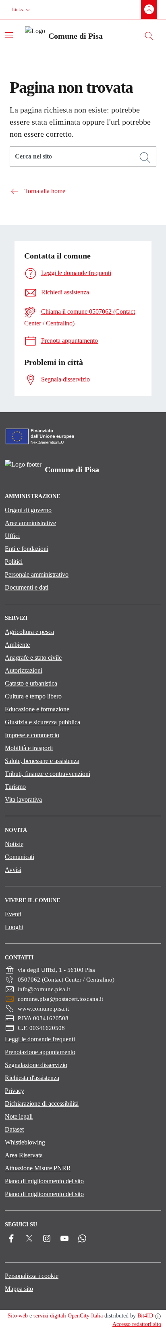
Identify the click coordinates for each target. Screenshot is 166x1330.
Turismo (15, 786)
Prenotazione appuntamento (40, 1052)
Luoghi (14, 926)
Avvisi (13, 869)
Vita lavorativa (23, 799)
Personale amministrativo (36, 574)
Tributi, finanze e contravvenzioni (47, 773)
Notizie (14, 843)
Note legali (19, 1116)
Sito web (18, 1316)
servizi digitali (49, 1316)
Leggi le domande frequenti (40, 1039)
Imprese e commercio (32, 735)
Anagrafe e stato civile (33, 657)
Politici (14, 561)
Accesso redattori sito (136, 1324)
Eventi (13, 914)
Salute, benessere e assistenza (42, 760)
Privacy (14, 1090)
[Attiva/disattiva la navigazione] (9, 35)
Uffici (12, 535)
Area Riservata (24, 1155)
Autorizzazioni (23, 670)
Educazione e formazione (37, 709)
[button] (21, 10)
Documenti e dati (26, 587)
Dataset (14, 1129)
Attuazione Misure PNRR (38, 1168)
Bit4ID (145, 1316)
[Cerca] (145, 157)
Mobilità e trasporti (29, 747)
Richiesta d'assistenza (32, 1077)
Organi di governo (28, 510)
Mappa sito (19, 1288)
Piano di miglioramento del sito (44, 1181)
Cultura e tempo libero (33, 696)
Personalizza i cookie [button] (31, 1275)
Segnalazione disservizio (36, 1064)
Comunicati (19, 856)
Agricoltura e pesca (29, 631)
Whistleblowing (25, 1142)
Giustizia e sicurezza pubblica (42, 722)
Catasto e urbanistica (31, 683)
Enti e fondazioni (26, 548)
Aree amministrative (30, 522)
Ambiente (17, 644)
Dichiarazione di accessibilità (42, 1103)
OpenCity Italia (85, 1316)
